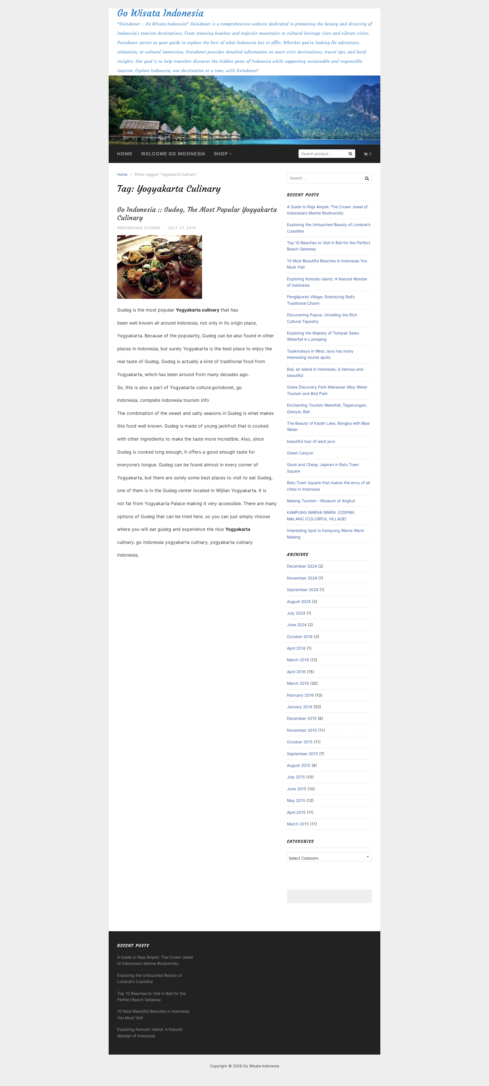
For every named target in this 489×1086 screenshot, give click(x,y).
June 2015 (296, 788)
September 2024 (302, 589)
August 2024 (299, 601)
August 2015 (298, 765)
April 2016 (296, 671)
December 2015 (302, 718)
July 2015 (296, 776)
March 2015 (298, 823)
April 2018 (296, 648)
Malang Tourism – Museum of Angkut (321, 500)
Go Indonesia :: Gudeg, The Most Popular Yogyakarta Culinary (197, 213)
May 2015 (296, 800)
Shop (221, 153)
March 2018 (298, 659)
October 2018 (300, 636)
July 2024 (296, 613)
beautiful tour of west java (311, 441)
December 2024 (302, 566)
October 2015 (300, 741)
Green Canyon (300, 452)
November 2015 (302, 730)
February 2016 (300, 695)
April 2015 (296, 812)
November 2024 (302, 578)
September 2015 (302, 753)
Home (124, 153)
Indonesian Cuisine (138, 228)
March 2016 (298, 683)
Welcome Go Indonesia (173, 153)
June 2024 (297, 624)
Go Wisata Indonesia (160, 13)
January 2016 (299, 706)
